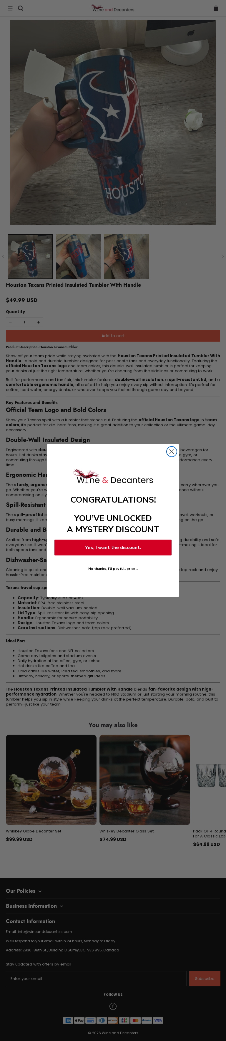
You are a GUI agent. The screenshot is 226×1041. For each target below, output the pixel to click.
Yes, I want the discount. (113, 547)
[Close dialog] (172, 451)
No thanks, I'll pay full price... (113, 568)
